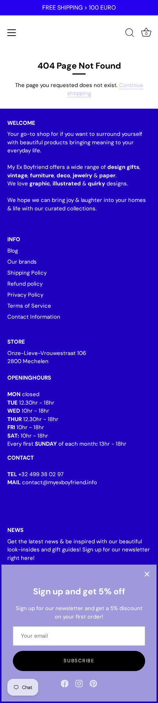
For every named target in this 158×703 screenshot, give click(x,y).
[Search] (130, 34)
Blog (12, 250)
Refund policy (25, 283)
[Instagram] (79, 683)
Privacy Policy (25, 294)
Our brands (22, 261)
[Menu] (12, 33)
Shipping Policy (27, 272)
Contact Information (33, 316)
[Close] (147, 574)
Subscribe (79, 660)
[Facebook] (64, 683)
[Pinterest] (93, 683)
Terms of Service (29, 305)
